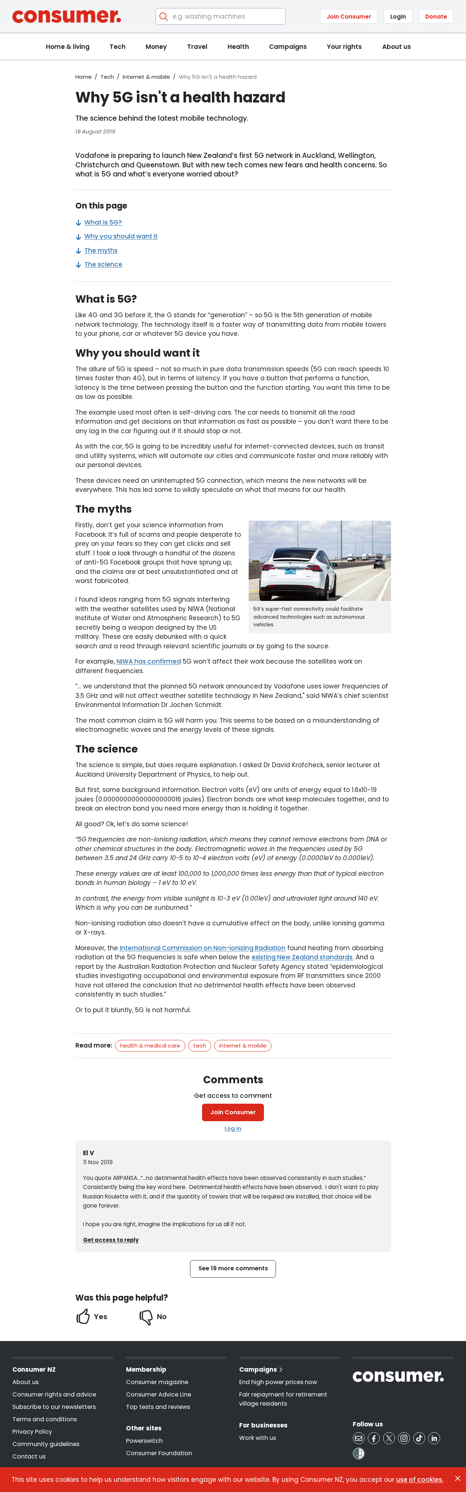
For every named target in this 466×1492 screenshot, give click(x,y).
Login (398, 16)
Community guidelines (45, 1444)
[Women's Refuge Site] (359, 1454)
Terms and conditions (44, 1419)
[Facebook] (374, 1438)
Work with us (257, 1438)
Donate (436, 16)
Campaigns (288, 46)
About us (396, 46)
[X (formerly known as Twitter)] (389, 1438)
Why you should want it (121, 236)
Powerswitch (144, 1441)
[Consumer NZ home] (66, 16)
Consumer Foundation (159, 1453)
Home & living (68, 46)
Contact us (29, 1456)
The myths (101, 250)
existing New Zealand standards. (303, 957)
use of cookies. (419, 1479)
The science (103, 264)
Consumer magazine (157, 1382)
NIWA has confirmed (148, 661)
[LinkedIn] (434, 1438)
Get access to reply (111, 1240)
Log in (233, 1128)
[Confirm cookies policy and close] (457, 1478)
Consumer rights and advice (54, 1394)
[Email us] (359, 1438)
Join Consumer (349, 16)
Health (238, 46)
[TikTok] (419, 1438)
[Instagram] (404, 1438)
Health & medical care (150, 1045)
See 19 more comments (233, 1268)
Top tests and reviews (158, 1407)
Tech (118, 46)
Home (83, 77)
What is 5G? (103, 222)
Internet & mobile (146, 77)
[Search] (164, 16)
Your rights (344, 46)
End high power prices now (278, 1382)
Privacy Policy (32, 1431)
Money (156, 46)
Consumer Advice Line (158, 1394)
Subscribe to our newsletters (54, 1407)
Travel (197, 46)
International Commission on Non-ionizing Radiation (202, 948)
